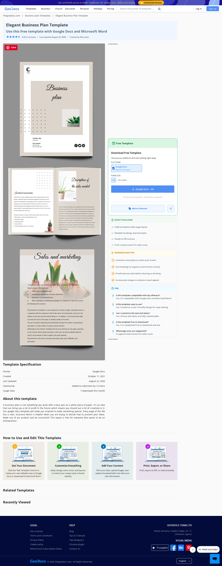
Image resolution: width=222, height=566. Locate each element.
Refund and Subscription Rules (46, 548)
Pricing (110, 8)
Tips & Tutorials (77, 535)
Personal (84, 8)
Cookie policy (36, 544)
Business (45, 8)
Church (58, 8)
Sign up (213, 8)
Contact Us (74, 548)
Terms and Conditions (41, 535)
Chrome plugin (76, 544)
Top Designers (76, 540)
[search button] (159, 9)
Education (70, 8)
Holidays (98, 8)
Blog (71, 531)
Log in (199, 8)
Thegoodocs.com (12, 15)
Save (13, 47)
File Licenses (36, 531)
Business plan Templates (38, 15)
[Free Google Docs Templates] (12, 8)
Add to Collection (139, 208)
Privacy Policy (37, 540)
